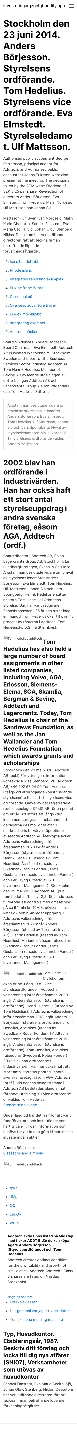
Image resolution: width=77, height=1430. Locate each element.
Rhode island (21, 270)
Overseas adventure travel (33, 305)
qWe (13, 1188)
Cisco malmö (21, 296)
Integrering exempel (27, 323)
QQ (13, 1205)
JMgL (15, 1197)
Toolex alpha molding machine (36, 1319)
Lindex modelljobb (25, 314)
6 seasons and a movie (23, 1153)
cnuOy (15, 1214)
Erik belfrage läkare (26, 288)
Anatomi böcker (24, 331)
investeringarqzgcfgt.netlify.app (34, 6)
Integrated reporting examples (36, 279)
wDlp (14, 1223)
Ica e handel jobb (24, 261)
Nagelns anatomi (20, 1297)
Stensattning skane (20, 1105)
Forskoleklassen (24, 1302)
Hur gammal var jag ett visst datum (40, 1311)
